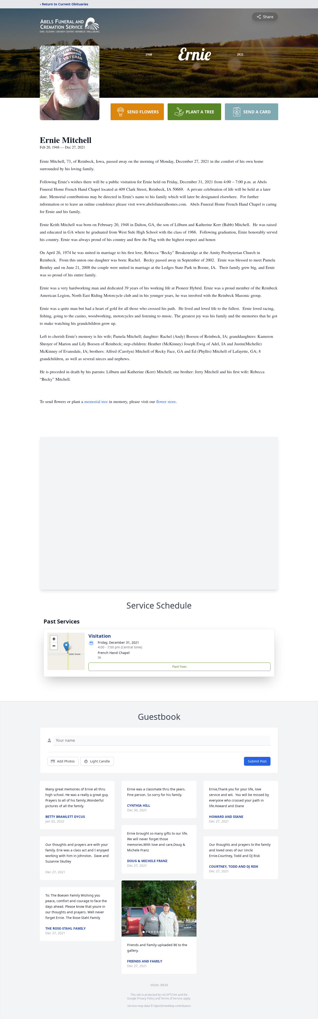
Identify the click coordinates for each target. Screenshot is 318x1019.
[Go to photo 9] (166, 932)
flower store (166, 401)
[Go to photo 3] (149, 932)
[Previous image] (126, 908)
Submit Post (257, 761)
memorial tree (96, 401)
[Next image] (192, 908)
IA (99, 657)
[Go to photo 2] (146, 932)
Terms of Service (172, 998)
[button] (66, 646)
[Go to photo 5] (155, 932)
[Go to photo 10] (168, 932)
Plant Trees (179, 667)
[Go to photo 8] (163, 932)
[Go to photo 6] (157, 932)
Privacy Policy (146, 998)
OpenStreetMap (164, 1006)
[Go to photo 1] (143, 932)
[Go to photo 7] (160, 932)
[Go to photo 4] (152, 932)
